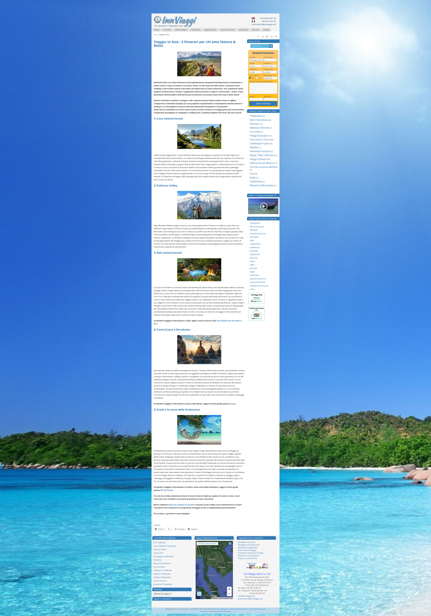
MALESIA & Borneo (258, 233)
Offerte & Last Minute (262, 163)
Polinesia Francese (260, 151)
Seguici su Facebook (162, 599)
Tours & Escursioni (227, 30)
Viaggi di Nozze (210, 30)
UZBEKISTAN (255, 244)
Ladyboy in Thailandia (162, 570)
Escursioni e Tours (260, 139)
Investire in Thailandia (162, 584)
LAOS (252, 289)
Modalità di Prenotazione (248, 545)
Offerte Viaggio (181, 30)
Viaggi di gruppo (259, 135)
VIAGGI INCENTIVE (257, 282)
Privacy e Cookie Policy (247, 558)
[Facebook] (258, 37)
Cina (252, 173)
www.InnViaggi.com (223, 609)
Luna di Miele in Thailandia (164, 546)
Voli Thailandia (159, 542)
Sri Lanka (255, 131)
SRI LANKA (254, 237)
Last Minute (195, 30)
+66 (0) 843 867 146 (268, 18)
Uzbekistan (256, 181)
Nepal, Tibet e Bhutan (262, 155)
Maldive (254, 147)
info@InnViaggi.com (246, 596)
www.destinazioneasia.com (257, 609)
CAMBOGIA (254, 247)
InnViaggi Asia (204, 611)
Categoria (253, 69)
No (253, 78)
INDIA (252, 272)
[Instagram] (267, 37)
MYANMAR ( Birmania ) (259, 286)
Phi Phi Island (167, 490)
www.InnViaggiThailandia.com (239, 609)
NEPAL (252, 261)
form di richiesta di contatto (182, 504)
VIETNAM (254, 230)
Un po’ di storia (159, 581)
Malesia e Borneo (259, 127)
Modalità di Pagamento (248, 547)
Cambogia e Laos (259, 143)
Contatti (266, 30)
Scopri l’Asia (243, 30)
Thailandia (255, 115)
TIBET (252, 265)
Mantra (220, 611)
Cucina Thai (158, 553)
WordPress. (227, 611)
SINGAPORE (255, 254)
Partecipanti (268, 57)
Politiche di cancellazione (248, 555)
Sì (259, 78)
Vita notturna (159, 567)
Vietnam (254, 123)
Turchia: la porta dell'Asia (263, 167)
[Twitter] (263, 37)
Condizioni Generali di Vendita (250, 553)
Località (252, 57)
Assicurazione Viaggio (247, 550)
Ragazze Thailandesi (162, 574)
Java (234, 403)
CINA (252, 240)
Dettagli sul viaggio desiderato (261, 81)
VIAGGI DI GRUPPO (258, 279)
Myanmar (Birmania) (261, 185)
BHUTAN (253, 268)
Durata (251, 63)
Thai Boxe (157, 560)
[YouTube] (271, 37)
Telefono (268, 96)
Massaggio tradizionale (163, 556)
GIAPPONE (254, 275)
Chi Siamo (167, 30)
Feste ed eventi (159, 549)
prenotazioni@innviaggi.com (264, 24)
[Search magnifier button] (271, 46)
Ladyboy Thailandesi (162, 577)
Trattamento (268, 69)
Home (156, 30)
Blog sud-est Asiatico (162, 563)
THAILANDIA (255, 223)
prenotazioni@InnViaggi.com (250, 598)
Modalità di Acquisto (246, 542)
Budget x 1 (268, 63)
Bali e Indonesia (258, 119)
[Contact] (276, 37)
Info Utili (255, 30)
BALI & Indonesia (257, 226)
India (252, 177)
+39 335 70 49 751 (268, 21)
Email (252, 96)
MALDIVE (254, 258)
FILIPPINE (254, 251)
